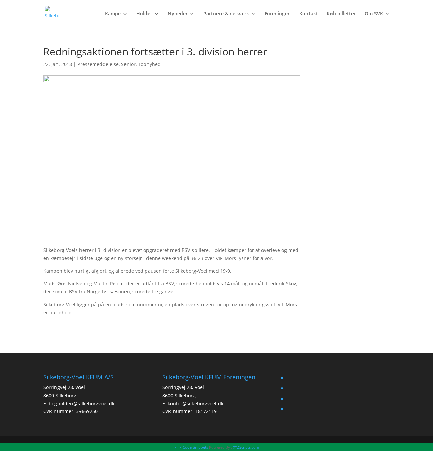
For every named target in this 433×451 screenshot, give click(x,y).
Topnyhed (149, 64)
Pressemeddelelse (98, 64)
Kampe (113, 14)
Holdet (144, 14)
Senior (128, 64)
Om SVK (374, 14)
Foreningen (278, 14)
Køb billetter (341, 14)
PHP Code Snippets (191, 447)
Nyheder (178, 14)
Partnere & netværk (226, 14)
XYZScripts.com (246, 447)
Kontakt (308, 14)
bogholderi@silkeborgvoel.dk (81, 403)
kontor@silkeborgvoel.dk (195, 403)
